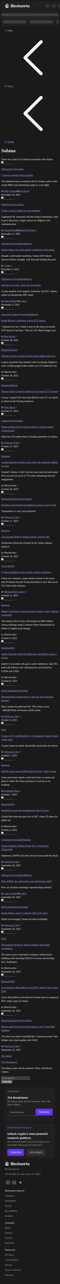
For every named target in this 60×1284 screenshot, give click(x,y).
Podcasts (9, 1196)
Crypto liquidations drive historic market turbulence (26, 572)
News (10, 86)
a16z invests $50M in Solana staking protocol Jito (25, 536)
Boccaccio (24, 191)
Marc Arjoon (10, 191)
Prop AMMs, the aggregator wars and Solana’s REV (26, 881)
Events (8, 1206)
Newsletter (6, 1056)
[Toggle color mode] (53, 6)
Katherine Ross (11, 791)
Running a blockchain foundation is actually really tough (28, 505)
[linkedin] (14, 1182)
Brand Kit (9, 1243)
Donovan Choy (11, 442)
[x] (20, 1182)
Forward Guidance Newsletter (16, 314)
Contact (8, 1238)
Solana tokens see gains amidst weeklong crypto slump (27, 249)
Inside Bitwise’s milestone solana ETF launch (23, 320)
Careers (9, 1233)
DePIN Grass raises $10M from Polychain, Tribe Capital (28, 771)
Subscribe (44, 1112)
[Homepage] (17, 6)
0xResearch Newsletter (12, 169)
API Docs (9, 1255)
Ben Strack (9, 336)
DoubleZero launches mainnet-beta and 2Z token (25, 810)
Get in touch (36, 1152)
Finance (14, 350)
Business (5, 350)
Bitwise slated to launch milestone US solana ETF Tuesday (30, 391)
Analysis (5, 566)
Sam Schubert (11, 301)
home (10, 30)
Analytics (9, 1216)
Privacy (8, 1265)
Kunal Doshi (10, 230)
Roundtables (11, 1211)
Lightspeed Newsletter (12, 420)
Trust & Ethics (11, 1260)
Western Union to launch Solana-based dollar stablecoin (28, 356)
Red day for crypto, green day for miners (21, 285)
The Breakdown (9, 1062)
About (8, 1228)
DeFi (12, 566)
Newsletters (10, 1201)
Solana (10, 141)
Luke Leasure (11, 893)
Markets (28, 243)
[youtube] (8, 1182)
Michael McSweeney (14, 591)
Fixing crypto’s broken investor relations (20, 210)
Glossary (9, 1275)
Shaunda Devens (27, 230)
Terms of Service (13, 1270)
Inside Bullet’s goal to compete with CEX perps (24, 913)
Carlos (7, 265)
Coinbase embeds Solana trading (17, 175)
